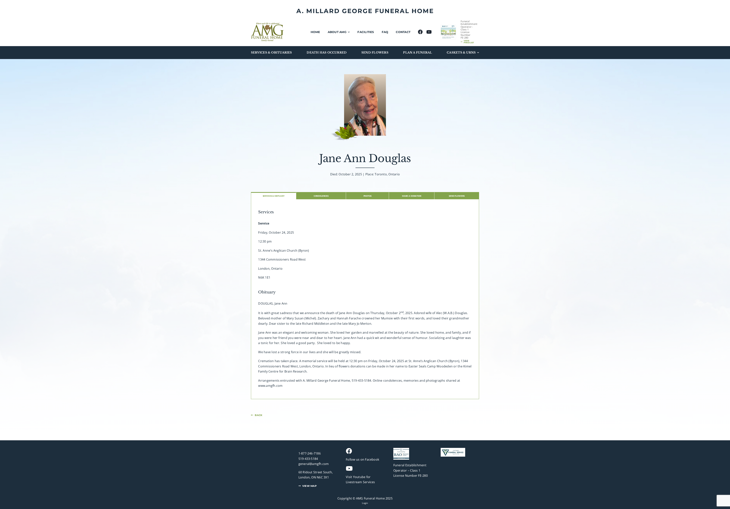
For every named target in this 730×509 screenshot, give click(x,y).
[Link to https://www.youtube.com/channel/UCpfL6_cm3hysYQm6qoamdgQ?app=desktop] (363, 468)
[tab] (273, 195)
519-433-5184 (308, 459)
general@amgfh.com (313, 464)
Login (365, 503)
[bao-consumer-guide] (448, 26)
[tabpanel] (365, 299)
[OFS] (453, 449)
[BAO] (401, 449)
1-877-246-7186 (309, 453)
